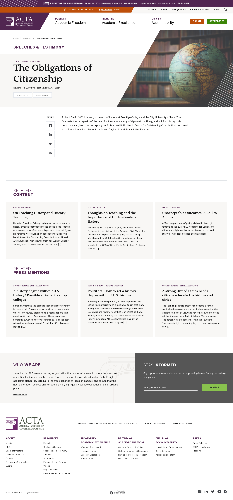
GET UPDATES (216, 21)
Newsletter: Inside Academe (56, 473)
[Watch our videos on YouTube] (219, 491)
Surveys (47, 454)
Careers (9, 458)
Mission (9, 443)
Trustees (152, 9)
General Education (22, 208)
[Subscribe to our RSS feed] (225, 491)
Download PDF (23, 95)
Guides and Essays (52, 447)
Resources (27, 38)
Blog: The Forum (50, 469)
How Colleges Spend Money (169, 447)
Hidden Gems (87, 458)
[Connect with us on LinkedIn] (206, 491)
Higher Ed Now (105, 9)
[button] (70, 21)
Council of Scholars (15, 454)
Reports (47, 443)
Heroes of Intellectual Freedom (132, 455)
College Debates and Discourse (133, 451)
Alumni (164, 9)
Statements (48, 458)
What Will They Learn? (91, 447)
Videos (46, 466)
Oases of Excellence (90, 455)
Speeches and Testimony (55, 451)
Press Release (42, 95)
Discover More (20, 394)
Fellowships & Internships (17, 462)
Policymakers (179, 9)
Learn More (183, 3)
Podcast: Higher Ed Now (54, 462)
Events (9, 466)
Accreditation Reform (166, 455)
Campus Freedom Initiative (130, 447)
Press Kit (197, 451)
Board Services (163, 451)
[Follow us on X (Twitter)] (212, 491)
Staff (8, 447)
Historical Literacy (89, 451)
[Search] (225, 9)
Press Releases (200, 443)
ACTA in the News (21, 286)
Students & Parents (200, 9)
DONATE (197, 21)
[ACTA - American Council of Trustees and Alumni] (23, 21)
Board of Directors (14, 451)
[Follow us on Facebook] (199, 491)
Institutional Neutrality (128, 458)
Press (217, 9)
